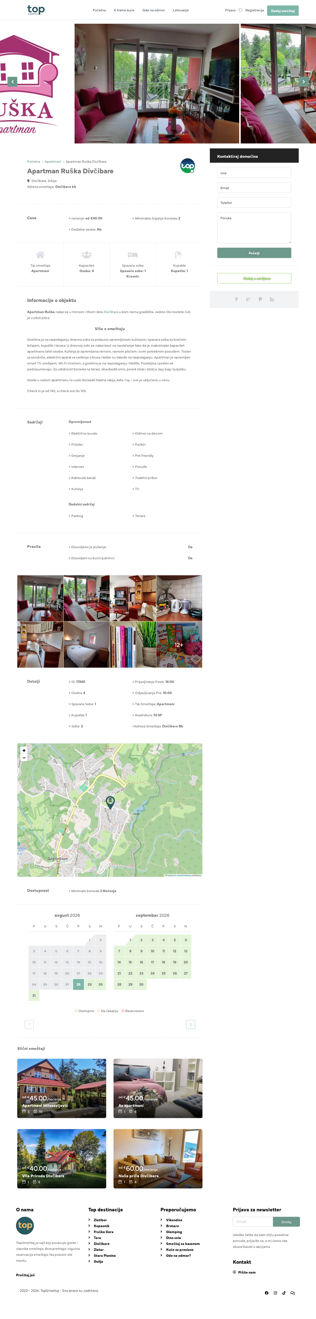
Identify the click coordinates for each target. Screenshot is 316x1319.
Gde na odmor (153, 9)
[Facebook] (266, 1293)
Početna (99, 9)
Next (304, 82)
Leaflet (170, 875)
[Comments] (292, 1293)
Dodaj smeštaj (283, 10)
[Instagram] (275, 1293)
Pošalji (254, 252)
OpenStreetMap (184, 875)
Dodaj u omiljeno (257, 278)
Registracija (254, 9)
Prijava (230, 9)
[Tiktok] (284, 1293)
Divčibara (111, 311)
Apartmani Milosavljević (45, 1105)
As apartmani (131, 1105)
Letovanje (181, 9)
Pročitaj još (25, 1274)
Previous (12, 82)
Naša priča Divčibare (138, 1175)
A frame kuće (124, 9)
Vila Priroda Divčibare (43, 1175)
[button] (110, 803)
